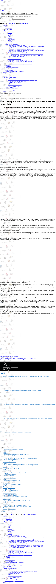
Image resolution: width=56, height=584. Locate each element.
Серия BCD (5, 473)
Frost (9, 35)
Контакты (5, 91)
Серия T (5, 469)
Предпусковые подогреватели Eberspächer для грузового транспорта (27, 55)
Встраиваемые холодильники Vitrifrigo (17, 81)
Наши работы (8, 29)
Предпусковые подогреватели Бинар (16, 51)
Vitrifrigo (10, 41)
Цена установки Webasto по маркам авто (14, 71)
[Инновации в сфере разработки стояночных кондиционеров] (8, 439)
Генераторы (8, 66)
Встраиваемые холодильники (9, 478)
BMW (5, 356)
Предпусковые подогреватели (12, 44)
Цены (4, 30)
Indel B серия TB (7, 504)
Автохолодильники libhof (9, 455)
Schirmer (9, 356)
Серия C (5, 485)
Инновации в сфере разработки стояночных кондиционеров (17, 432)
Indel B (9, 36)
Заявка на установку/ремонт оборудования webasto (17, 73)
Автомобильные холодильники (12, 78)
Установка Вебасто (7, 72)
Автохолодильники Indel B (9, 488)
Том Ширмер (15, 356)
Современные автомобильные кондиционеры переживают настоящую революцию (22, 390)
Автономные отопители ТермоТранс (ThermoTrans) (20, 64)
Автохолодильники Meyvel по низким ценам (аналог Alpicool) (22, 80)
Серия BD (5, 467)
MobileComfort (11, 39)
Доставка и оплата (7, 368)
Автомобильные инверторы (12, 67)
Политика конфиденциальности (10, 367)
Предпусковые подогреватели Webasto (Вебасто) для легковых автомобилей (26, 46)
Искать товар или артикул (6, 18)
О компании (5, 25)
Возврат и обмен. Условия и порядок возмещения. (14, 370)
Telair (9, 40)
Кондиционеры (9, 31)
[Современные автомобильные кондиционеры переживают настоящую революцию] (8, 397)
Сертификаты (8, 28)
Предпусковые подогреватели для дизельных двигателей (24, 49)
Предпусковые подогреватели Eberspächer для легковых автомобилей (27, 54)
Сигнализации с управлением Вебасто (14, 90)
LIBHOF (10, 38)
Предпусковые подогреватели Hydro (16, 45)
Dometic (10, 33)
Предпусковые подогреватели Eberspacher (18, 52)
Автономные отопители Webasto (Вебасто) (18, 60)
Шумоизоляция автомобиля (11, 88)
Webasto (10, 43)
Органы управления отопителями (16, 56)
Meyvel (9, 34)
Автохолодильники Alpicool (14, 82)
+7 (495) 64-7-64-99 (12, 23)
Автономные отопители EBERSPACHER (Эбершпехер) (21, 61)
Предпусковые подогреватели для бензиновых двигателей (24, 47)
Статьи (4, 363)
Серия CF (5, 479)
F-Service (2, 10)
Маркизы (7, 65)
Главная (4, 362)
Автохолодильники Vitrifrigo (15, 85)
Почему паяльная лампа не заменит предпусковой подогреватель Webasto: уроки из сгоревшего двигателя (27, 418)
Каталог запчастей (7, 75)
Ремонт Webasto (9, 70)
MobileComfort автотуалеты (9, 493)
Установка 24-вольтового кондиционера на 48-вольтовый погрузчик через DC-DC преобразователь (26, 376)
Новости (2, 356)
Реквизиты (8, 26)
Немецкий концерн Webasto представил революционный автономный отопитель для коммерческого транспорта (29, 404)
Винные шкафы (9, 87)
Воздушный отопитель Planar (15, 62)
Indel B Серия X (6, 499)
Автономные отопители (11, 57)
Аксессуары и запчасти (13, 86)
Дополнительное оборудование (10, 77)
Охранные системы (7, 470)
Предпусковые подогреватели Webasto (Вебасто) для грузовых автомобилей (26, 50)
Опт (4, 76)
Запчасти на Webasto (10, 68)
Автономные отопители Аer (14, 59)
